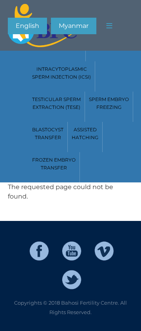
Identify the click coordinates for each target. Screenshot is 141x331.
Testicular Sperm (56, 103)
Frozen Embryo (54, 164)
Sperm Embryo (109, 103)
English (27, 25)
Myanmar (74, 25)
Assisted (85, 133)
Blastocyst (47, 133)
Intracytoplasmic (61, 73)
